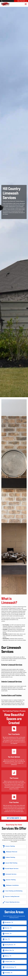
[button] (14, 818)
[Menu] (25, 4)
